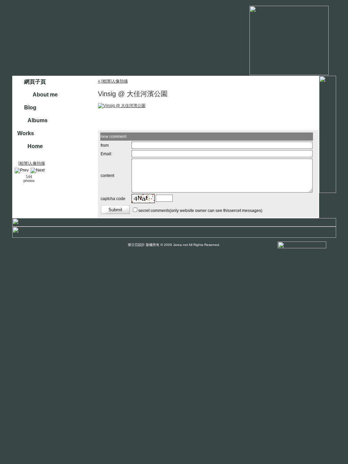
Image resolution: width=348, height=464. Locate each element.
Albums (38, 120)
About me (45, 94)
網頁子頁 (35, 82)
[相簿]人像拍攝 (31, 163)
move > (40, 179)
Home (35, 146)
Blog (30, 107)
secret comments (154, 210)
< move (17, 179)
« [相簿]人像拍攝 (113, 81)
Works (25, 133)
